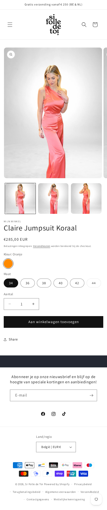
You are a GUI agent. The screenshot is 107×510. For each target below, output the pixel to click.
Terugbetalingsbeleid (27, 492)
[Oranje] (8, 263)
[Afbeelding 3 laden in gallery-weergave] (86, 198)
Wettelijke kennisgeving (69, 499)
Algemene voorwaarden (60, 492)
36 (28, 283)
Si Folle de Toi (34, 484)
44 (96, 284)
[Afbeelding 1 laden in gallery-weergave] (20, 198)
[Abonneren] (91, 395)
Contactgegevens (38, 499)
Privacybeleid (83, 484)
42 (77, 283)
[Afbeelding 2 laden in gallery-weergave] (53, 198)
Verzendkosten (41, 246)
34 (11, 283)
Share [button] (13, 339)
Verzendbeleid (90, 492)
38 (44, 283)
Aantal (8, 294)
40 (61, 283)
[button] (9, 24)
